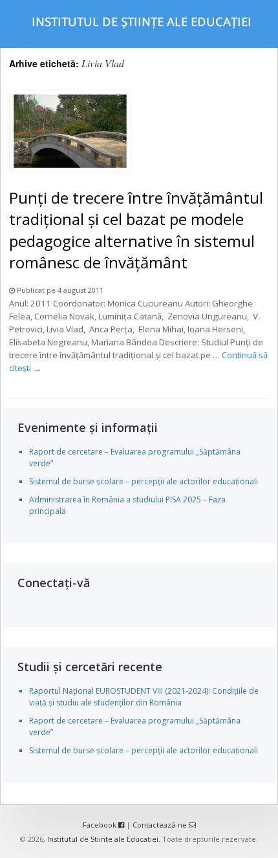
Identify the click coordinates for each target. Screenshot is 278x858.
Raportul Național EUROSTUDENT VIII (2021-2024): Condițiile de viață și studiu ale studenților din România (144, 696)
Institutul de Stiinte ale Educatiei (102, 839)
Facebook (100, 825)
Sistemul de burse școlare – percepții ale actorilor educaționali (143, 481)
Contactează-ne (161, 825)
